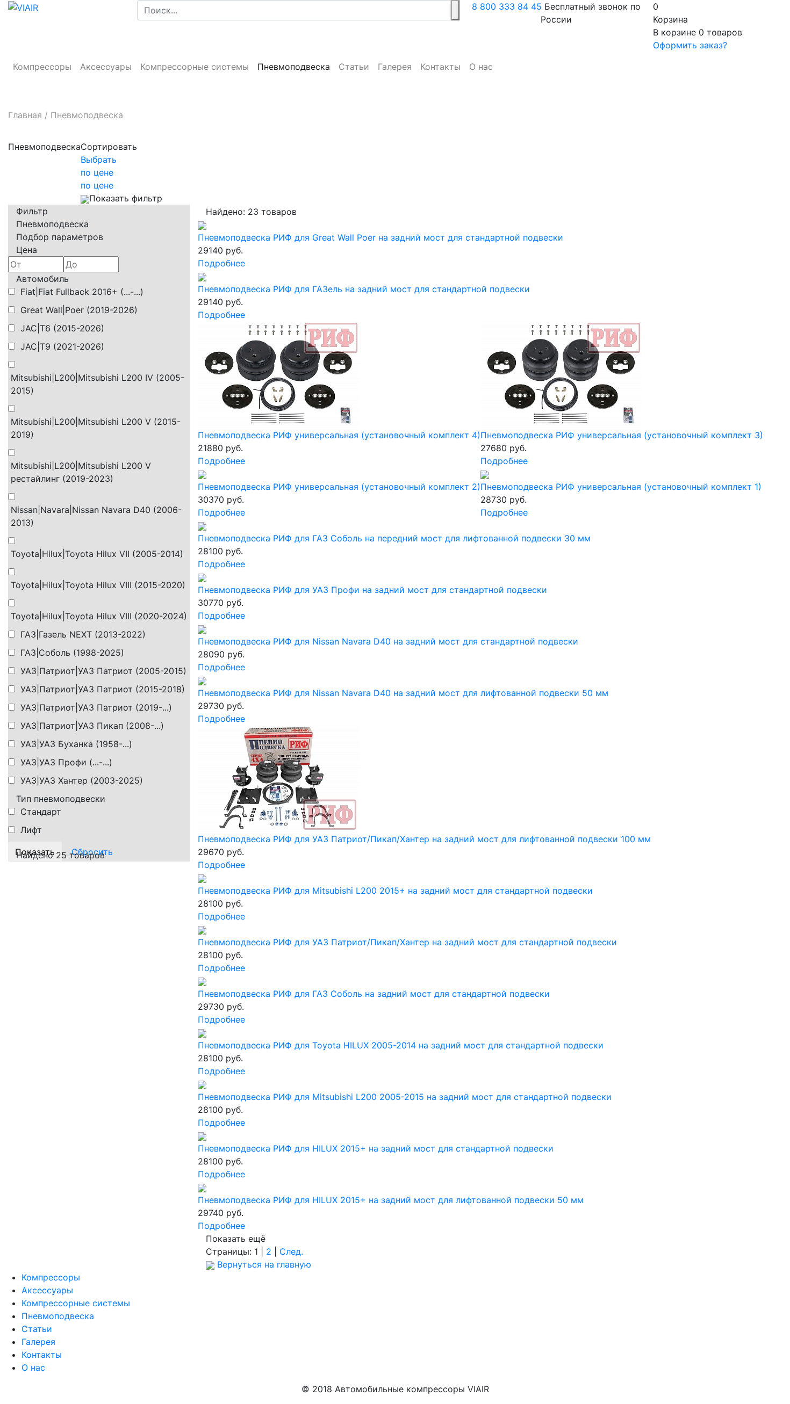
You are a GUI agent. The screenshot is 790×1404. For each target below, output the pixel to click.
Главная (25, 115)
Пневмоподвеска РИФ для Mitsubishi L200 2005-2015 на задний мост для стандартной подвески (405, 1096)
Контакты (440, 66)
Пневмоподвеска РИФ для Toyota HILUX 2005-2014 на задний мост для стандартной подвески (401, 1045)
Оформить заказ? (690, 45)
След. (291, 1251)
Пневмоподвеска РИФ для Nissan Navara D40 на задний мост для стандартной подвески (388, 641)
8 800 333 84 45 (507, 6)
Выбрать (99, 159)
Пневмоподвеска (293, 66)
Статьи (354, 66)
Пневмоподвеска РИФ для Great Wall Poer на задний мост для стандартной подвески (380, 237)
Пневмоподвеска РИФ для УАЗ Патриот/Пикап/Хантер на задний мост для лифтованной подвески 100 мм (424, 839)
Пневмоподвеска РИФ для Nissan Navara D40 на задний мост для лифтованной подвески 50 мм (403, 692)
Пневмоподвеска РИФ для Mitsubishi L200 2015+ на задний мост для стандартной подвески (395, 890)
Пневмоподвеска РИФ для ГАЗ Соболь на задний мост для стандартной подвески (374, 993)
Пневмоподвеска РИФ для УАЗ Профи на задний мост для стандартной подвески (372, 589)
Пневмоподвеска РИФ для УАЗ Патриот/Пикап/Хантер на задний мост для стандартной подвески (407, 942)
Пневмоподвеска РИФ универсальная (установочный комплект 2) (339, 486)
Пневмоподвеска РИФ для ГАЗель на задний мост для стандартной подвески (364, 289)
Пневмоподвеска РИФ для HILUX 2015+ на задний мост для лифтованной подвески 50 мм (391, 1200)
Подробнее (221, 263)
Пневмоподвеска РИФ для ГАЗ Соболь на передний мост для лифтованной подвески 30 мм (394, 538)
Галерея (395, 66)
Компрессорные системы (194, 66)
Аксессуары (106, 66)
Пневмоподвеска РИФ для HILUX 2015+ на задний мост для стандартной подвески (376, 1148)
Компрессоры (42, 66)
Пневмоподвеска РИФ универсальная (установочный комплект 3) (621, 435)
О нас (481, 66)
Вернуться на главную (262, 1264)
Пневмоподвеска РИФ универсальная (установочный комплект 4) (339, 435)
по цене (97, 172)
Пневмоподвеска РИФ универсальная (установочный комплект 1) (621, 486)
